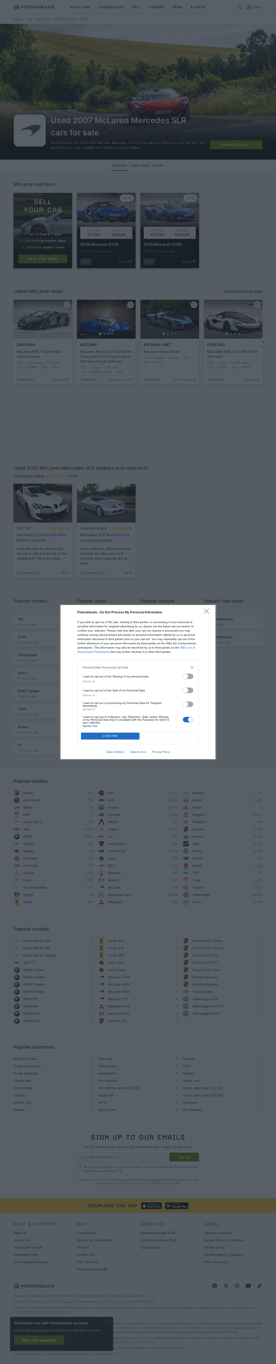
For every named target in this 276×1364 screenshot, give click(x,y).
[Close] (208, 612)
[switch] (188, 676)
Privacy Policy (161, 751)
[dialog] (138, 682)
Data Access (138, 751)
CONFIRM (110, 735)
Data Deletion (115, 751)
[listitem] (138, 667)
